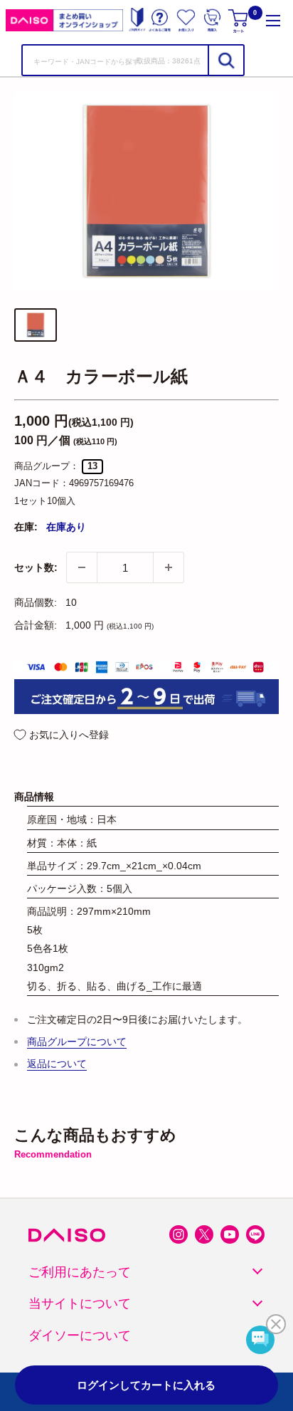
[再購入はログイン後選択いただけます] (212, 20)
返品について (57, 1063)
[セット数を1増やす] (168, 567)
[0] (239, 20)
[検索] (225, 60)
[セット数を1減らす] (82, 567)
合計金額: (35, 625)
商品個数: (35, 602)
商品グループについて (77, 1041)
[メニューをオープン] (273, 20)
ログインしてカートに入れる (146, 1385)
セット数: (36, 567)
